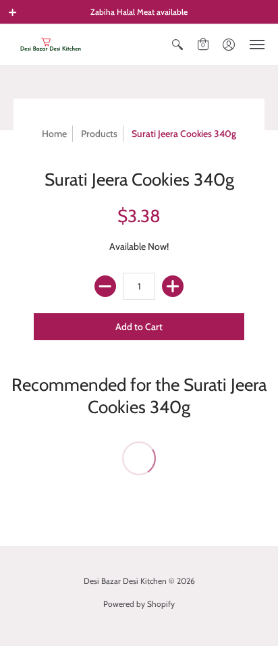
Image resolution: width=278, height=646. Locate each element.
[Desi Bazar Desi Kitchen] (50, 44)
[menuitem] (177, 44)
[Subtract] (105, 286)
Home (54, 134)
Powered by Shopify (139, 604)
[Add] (173, 286)
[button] (13, 12)
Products (99, 134)
